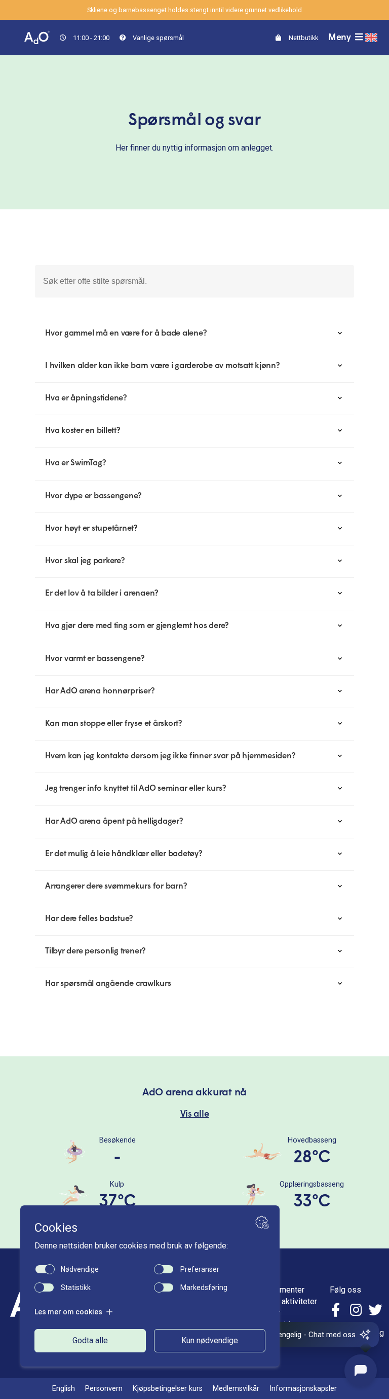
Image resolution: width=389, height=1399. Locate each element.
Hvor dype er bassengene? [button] (93, 496)
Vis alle (194, 1114)
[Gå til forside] (37, 37)
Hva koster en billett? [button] (82, 431)
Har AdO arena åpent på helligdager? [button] (114, 822)
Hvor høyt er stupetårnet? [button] (91, 529)
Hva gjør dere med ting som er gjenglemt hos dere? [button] (136, 626)
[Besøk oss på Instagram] (356, 1311)
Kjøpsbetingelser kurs (168, 1388)
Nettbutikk (302, 38)
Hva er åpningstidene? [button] (86, 398)
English (63, 1388)
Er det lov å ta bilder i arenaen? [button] (101, 594)
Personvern (104, 1388)
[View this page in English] (371, 37)
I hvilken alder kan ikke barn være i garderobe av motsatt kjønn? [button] (162, 366)
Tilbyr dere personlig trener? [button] (95, 951)
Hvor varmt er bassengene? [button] (94, 659)
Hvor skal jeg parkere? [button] (85, 561)
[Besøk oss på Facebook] (337, 1311)
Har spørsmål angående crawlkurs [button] (108, 984)
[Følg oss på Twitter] (375, 1311)
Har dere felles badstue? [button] (89, 919)
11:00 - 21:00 (90, 38)
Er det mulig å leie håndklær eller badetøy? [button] (123, 854)
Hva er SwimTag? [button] (75, 463)
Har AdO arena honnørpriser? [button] (99, 691)
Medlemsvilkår (236, 1388)
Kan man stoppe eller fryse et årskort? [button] (113, 724)
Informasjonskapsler (303, 1388)
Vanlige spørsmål (157, 38)
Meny (340, 37)
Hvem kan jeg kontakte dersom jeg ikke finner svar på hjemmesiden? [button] (170, 756)
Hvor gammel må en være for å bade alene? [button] (125, 333)
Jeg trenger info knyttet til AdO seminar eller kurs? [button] (135, 789)
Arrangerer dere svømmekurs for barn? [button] (115, 886)
